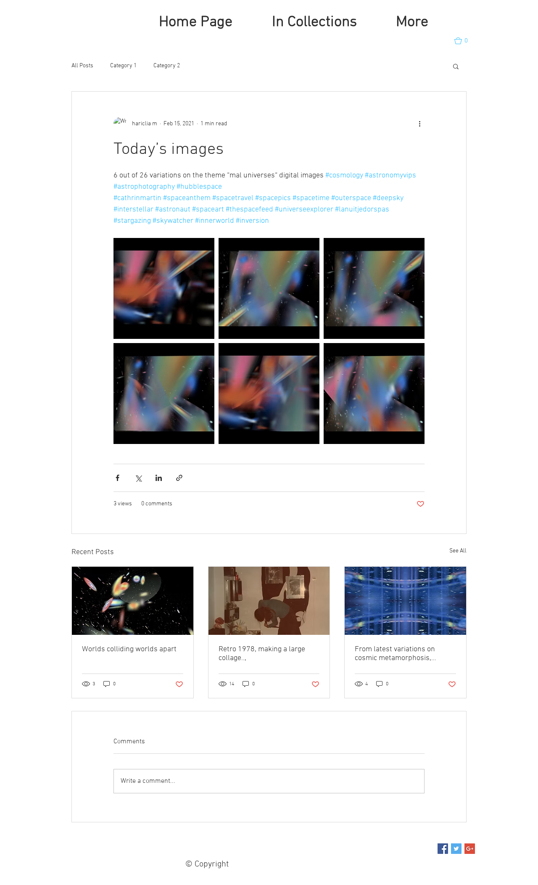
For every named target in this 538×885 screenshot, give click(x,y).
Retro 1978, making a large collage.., (262, 654)
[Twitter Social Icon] (456, 848)
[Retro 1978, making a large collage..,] (269, 601)
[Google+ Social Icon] (469, 848)
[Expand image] (163, 288)
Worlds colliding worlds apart (129, 649)
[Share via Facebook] (117, 478)
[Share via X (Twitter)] (138, 478)
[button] (464, 40)
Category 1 (123, 65)
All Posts (82, 65)
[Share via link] (179, 478)
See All (458, 551)
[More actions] (419, 124)
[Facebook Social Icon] (443, 848)
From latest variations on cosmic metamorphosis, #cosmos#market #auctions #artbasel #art (399, 654)
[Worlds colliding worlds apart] (132, 601)
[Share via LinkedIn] (159, 478)
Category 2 (166, 65)
